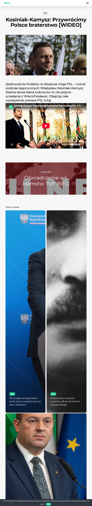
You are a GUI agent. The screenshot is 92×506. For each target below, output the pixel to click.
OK (48, 504)
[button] (87, 3)
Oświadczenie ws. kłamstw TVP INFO (46, 178)
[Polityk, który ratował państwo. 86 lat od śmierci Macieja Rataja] (67, 311)
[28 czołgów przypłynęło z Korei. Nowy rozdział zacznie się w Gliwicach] (25, 311)
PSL (45, 13)
